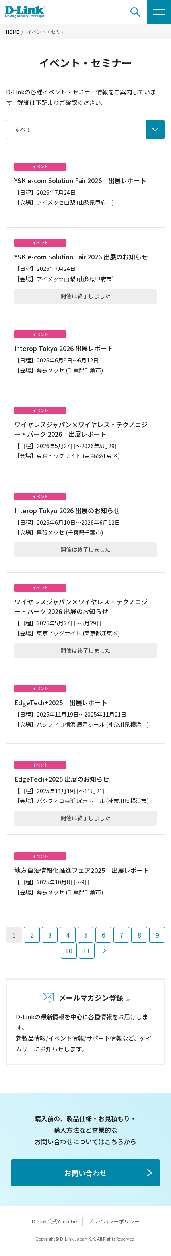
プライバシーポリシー (114, 1221)
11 (86, 950)
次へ (105, 951)
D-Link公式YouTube (54, 1221)
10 (68, 950)
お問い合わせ (85, 1173)
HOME (12, 32)
